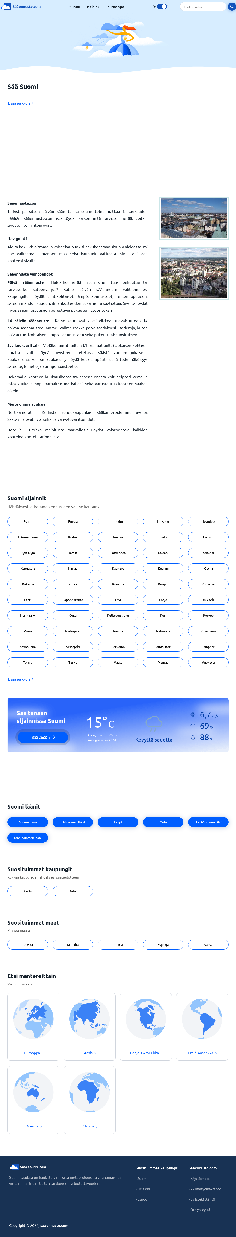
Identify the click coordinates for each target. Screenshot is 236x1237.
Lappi (118, 822)
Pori (163, 615)
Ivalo (163, 537)
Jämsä (72, 553)
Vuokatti (208, 662)
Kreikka (73, 944)
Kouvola (118, 584)
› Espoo (141, 1199)
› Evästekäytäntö (202, 1199)
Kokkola (28, 584)
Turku (72, 662)
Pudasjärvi (72, 631)
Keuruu (163, 568)
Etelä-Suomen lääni (208, 822)
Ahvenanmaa (27, 822)
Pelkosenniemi (118, 615)
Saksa (208, 944)
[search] (232, 7)
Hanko (118, 521)
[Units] (162, 6)
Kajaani (163, 553)
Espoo (28, 521)
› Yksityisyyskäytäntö (205, 1189)
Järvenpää (118, 553)
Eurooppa (115, 6)
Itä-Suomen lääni (73, 822)
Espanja (163, 944)
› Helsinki (143, 1189)
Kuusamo (208, 584)
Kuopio (163, 584)
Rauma (118, 631)
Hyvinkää (208, 521)
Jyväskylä (28, 553)
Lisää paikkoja (19, 103)
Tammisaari (163, 647)
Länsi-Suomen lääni (28, 838)
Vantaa (163, 662)
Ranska (28, 944)
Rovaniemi (208, 631)
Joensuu (208, 537)
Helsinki (93, 6)
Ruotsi (118, 944)
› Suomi (141, 1178)
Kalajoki (208, 553)
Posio (28, 631)
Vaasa (118, 662)
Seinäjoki (73, 647)
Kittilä (208, 568)
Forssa (73, 521)
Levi (118, 600)
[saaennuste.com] (20, 6)
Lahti (28, 600)
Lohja (163, 600)
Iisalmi (73, 537)
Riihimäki (163, 631)
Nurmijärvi (28, 615)
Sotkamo (118, 647)
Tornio (27, 662)
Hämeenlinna (28, 537)
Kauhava (118, 568)
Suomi (74, 6)
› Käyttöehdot (199, 1178)
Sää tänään (41, 737)
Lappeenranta (73, 600)
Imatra (118, 537)
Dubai (73, 891)
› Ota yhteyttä (199, 1209)
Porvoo (208, 615)
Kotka (72, 584)
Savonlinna (28, 647)
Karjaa (72, 568)
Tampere (208, 647)
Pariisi (27, 891)
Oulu (73, 615)
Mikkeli (208, 600)
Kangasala (28, 568)
